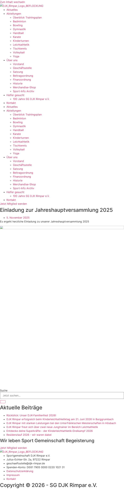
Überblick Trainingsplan (27, 17)
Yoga (16, 56)
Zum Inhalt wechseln (12, 2)
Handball (18, 33)
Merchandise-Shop (24, 87)
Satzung (18, 71)
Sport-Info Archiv (23, 91)
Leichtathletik (21, 44)
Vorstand (18, 64)
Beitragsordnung (23, 75)
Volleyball (19, 52)
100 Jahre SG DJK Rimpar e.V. (31, 99)
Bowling (18, 25)
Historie (17, 83)
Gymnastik (19, 29)
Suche (3, 390)
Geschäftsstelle (22, 68)
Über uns (11, 60)
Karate (17, 36)
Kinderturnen (21, 40)
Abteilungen (13, 13)
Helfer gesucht (15, 95)
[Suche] (2, 401)
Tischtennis (20, 48)
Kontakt (11, 102)
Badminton (19, 21)
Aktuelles (12, 9)
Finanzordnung (22, 79)
